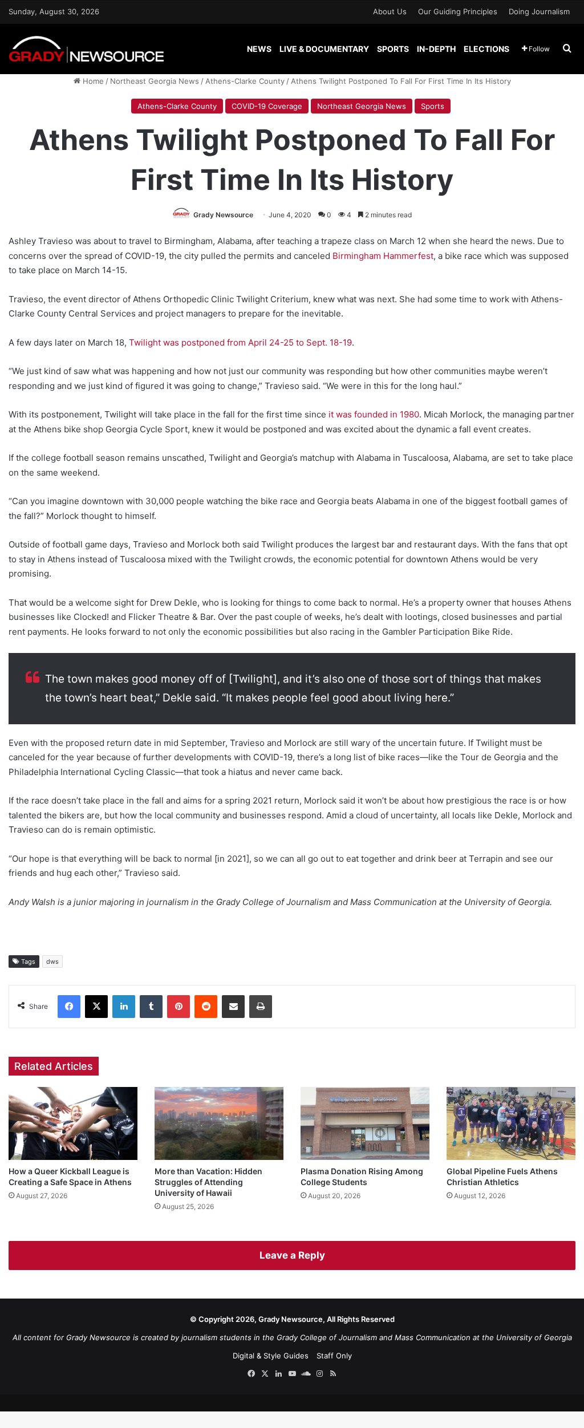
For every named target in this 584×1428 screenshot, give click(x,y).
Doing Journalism (539, 11)
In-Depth (436, 49)
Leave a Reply (292, 1255)
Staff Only (334, 1355)
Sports (393, 49)
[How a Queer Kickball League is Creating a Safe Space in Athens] (73, 1123)
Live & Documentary (324, 49)
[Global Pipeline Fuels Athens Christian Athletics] (511, 1123)
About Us (390, 11)
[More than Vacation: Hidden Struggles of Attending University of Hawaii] (219, 1123)
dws (52, 961)
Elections (486, 49)
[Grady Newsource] (86, 49)
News (259, 49)
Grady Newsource (223, 214)
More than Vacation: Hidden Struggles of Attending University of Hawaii (208, 1182)
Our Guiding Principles (457, 11)
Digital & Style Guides (271, 1355)
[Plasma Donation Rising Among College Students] (365, 1123)
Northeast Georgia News (154, 81)
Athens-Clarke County (245, 81)
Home (92, 81)
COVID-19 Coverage (267, 106)
